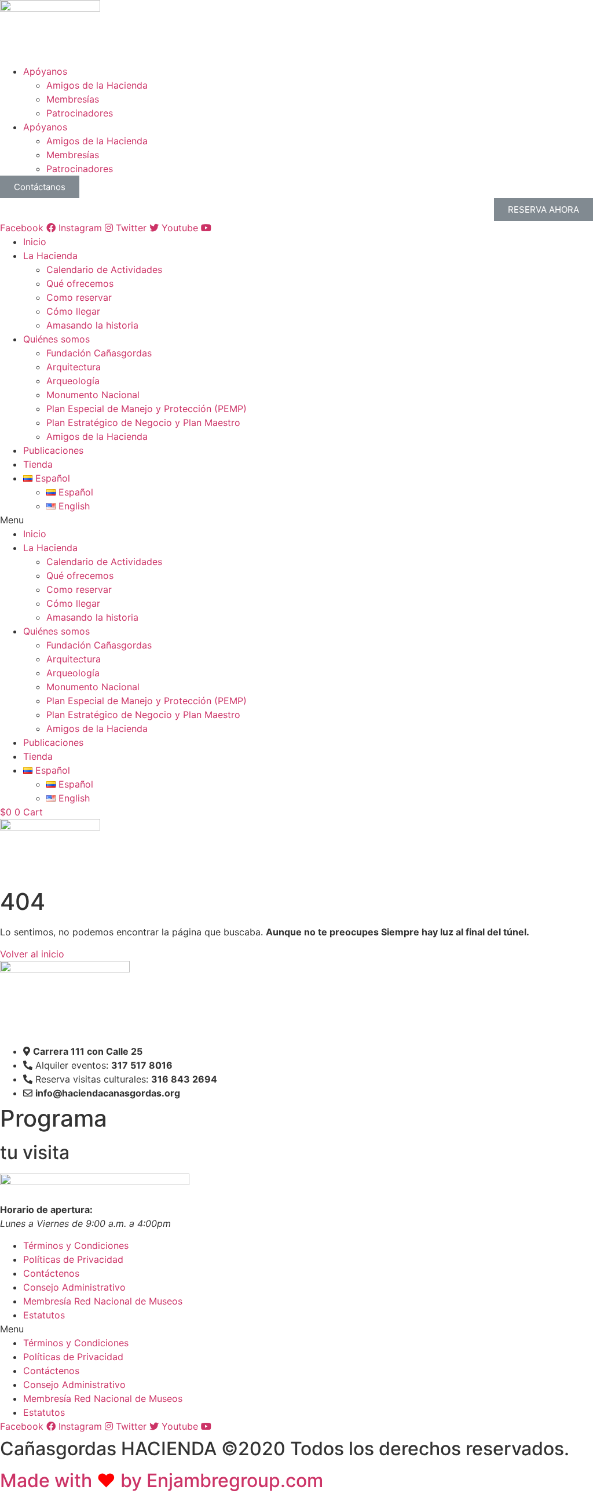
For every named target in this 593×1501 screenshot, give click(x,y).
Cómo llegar (73, 311)
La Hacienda (50, 255)
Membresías (72, 99)
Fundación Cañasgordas (99, 353)
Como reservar (79, 297)
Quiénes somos (56, 339)
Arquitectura (73, 367)
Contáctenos (51, 1273)
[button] (296, 520)
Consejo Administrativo (74, 1287)
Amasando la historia (92, 325)
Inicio (34, 241)
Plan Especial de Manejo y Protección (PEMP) (146, 408)
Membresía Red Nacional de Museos (102, 1301)
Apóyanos (45, 71)
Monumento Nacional (93, 394)
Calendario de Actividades (104, 269)
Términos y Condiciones (76, 1245)
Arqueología (73, 381)
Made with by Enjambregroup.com (161, 1480)
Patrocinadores (79, 113)
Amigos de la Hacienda (97, 85)
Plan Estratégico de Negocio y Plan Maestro (143, 422)
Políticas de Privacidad (73, 1259)
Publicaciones (53, 450)
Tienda (38, 464)
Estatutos (44, 1315)
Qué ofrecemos (80, 283)
